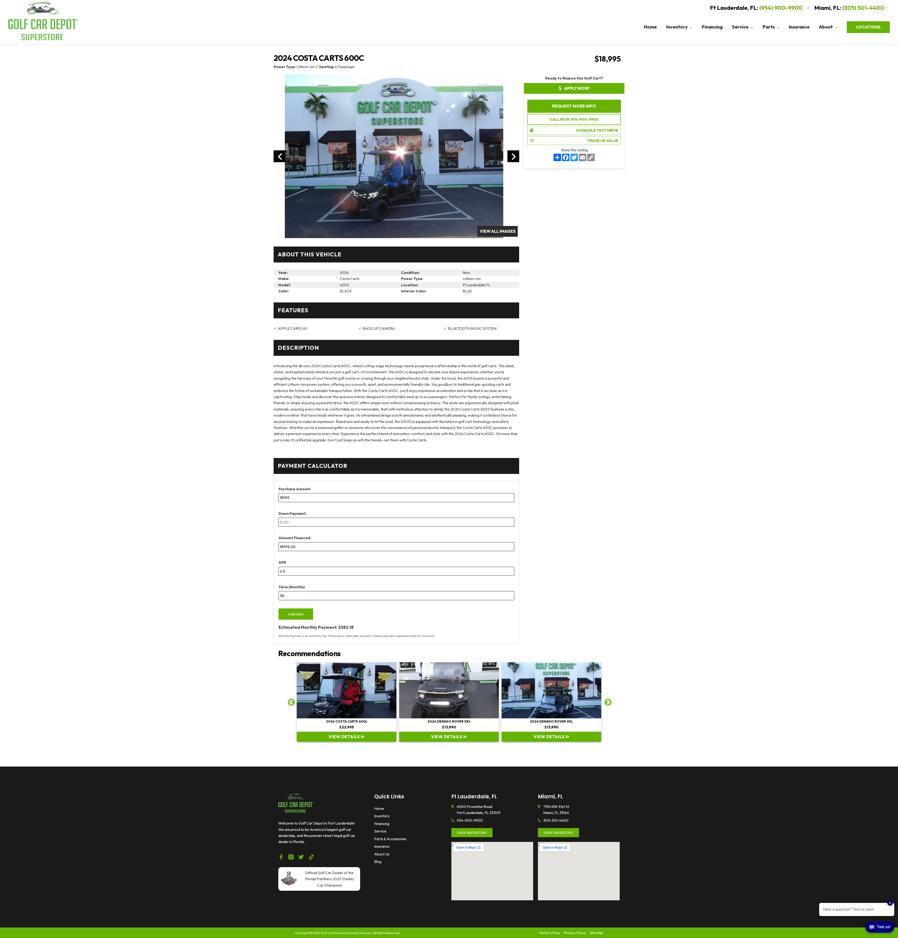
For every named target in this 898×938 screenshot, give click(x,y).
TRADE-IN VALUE (602, 140)
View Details (345, 736)
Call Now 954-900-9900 (574, 119)
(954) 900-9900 (781, 7)
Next (606, 700)
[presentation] (279, 156)
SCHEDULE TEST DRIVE (597, 130)
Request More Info (574, 106)
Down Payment (292, 513)
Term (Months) (292, 587)
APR (282, 562)
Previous (289, 700)
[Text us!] (880, 928)
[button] (690, 27)
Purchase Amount (295, 489)
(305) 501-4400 (863, 7)
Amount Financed (294, 537)
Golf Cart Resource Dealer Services (346, 933)
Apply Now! (577, 88)
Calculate (296, 614)
